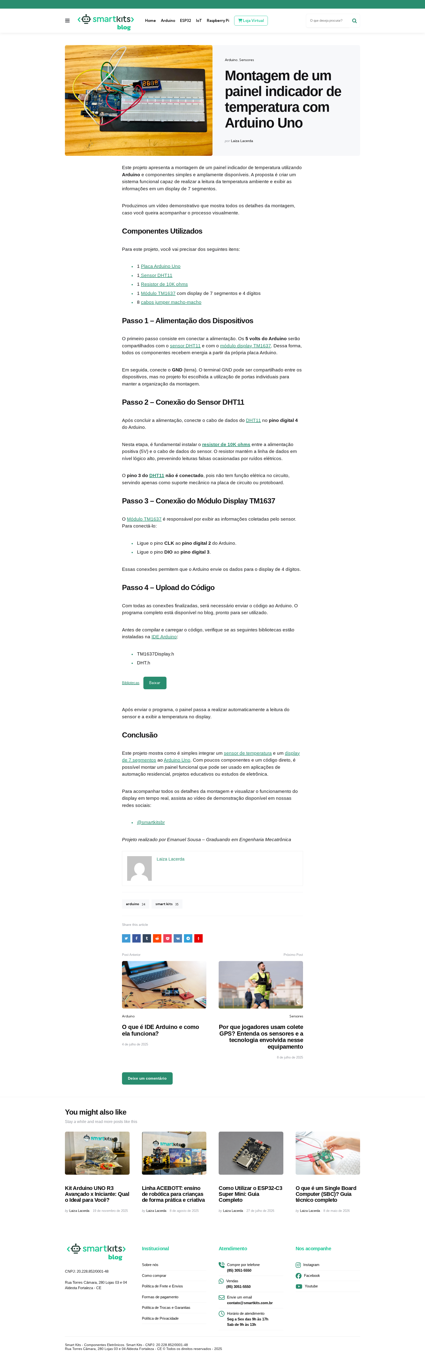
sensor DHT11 (185, 345)
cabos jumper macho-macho (171, 302)
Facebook (312, 1275)
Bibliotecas (130, 683)
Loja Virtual (253, 20)
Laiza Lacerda (242, 141)
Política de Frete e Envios (162, 1286)
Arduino (168, 20)
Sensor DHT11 (156, 275)
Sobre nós (150, 1265)
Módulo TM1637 (158, 293)
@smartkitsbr (151, 822)
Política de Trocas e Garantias (166, 1307)
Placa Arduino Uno (161, 266)
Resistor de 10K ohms (164, 284)
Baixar (155, 682)
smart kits (167, 904)
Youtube (311, 1286)
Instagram (311, 1265)
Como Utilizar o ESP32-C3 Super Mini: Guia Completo (250, 1194)
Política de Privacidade (160, 1318)
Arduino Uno (177, 760)
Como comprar (154, 1275)
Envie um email (250, 1300)
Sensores (246, 60)
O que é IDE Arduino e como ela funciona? (160, 1030)
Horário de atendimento (247, 1319)
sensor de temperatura (248, 753)
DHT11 (253, 420)
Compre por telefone (243, 1267)
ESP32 (185, 20)
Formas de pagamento (160, 1297)
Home (150, 20)
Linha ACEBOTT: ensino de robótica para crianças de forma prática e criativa (173, 1194)
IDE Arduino (164, 636)
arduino (135, 904)
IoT (199, 20)
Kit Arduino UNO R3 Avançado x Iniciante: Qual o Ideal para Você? (97, 1194)
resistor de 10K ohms (226, 444)
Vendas (238, 1284)
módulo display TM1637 (245, 345)
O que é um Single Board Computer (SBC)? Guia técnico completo (326, 1194)
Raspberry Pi (218, 20)
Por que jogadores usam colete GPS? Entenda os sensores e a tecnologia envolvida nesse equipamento (261, 1037)
